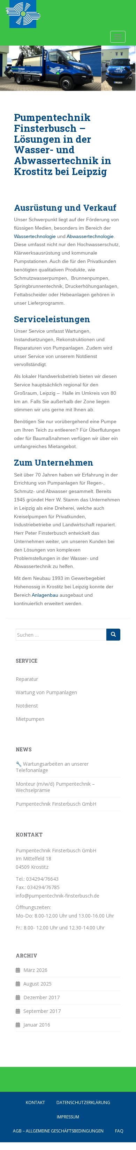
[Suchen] (113, 635)
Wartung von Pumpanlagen (46, 692)
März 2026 (35, 970)
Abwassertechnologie (90, 236)
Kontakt (35, 1102)
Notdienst (27, 705)
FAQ (119, 1131)
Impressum (68, 1117)
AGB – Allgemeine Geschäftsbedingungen (58, 1131)
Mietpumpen (30, 719)
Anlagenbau (46, 595)
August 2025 (37, 983)
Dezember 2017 (41, 997)
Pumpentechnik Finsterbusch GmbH (56, 803)
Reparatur (27, 679)
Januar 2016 (36, 1024)
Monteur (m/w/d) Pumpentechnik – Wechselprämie (55, 786)
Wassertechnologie (35, 236)
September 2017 (42, 1011)
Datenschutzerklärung (83, 1102)
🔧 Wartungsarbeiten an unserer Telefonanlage (52, 766)
